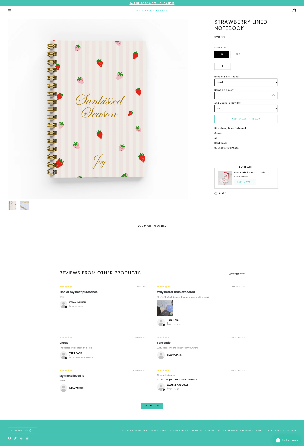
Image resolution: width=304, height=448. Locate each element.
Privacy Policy (217, 430)
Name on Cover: (224, 90)
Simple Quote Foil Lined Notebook (181, 379)
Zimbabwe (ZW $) (21, 430)
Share (222, 193)
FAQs (203, 430)
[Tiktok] (15, 438)
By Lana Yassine (131, 430)
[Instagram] (27, 438)
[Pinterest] (21, 438)
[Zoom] (98, 109)
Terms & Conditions (240, 430)
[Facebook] (9, 438)
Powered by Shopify (283, 430)
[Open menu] (12, 10)
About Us (166, 430)
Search (154, 430)
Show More (152, 405)
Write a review (236, 274)
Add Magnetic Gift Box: (227, 103)
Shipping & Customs (186, 430)
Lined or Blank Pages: (227, 76)
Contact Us (262, 430)
